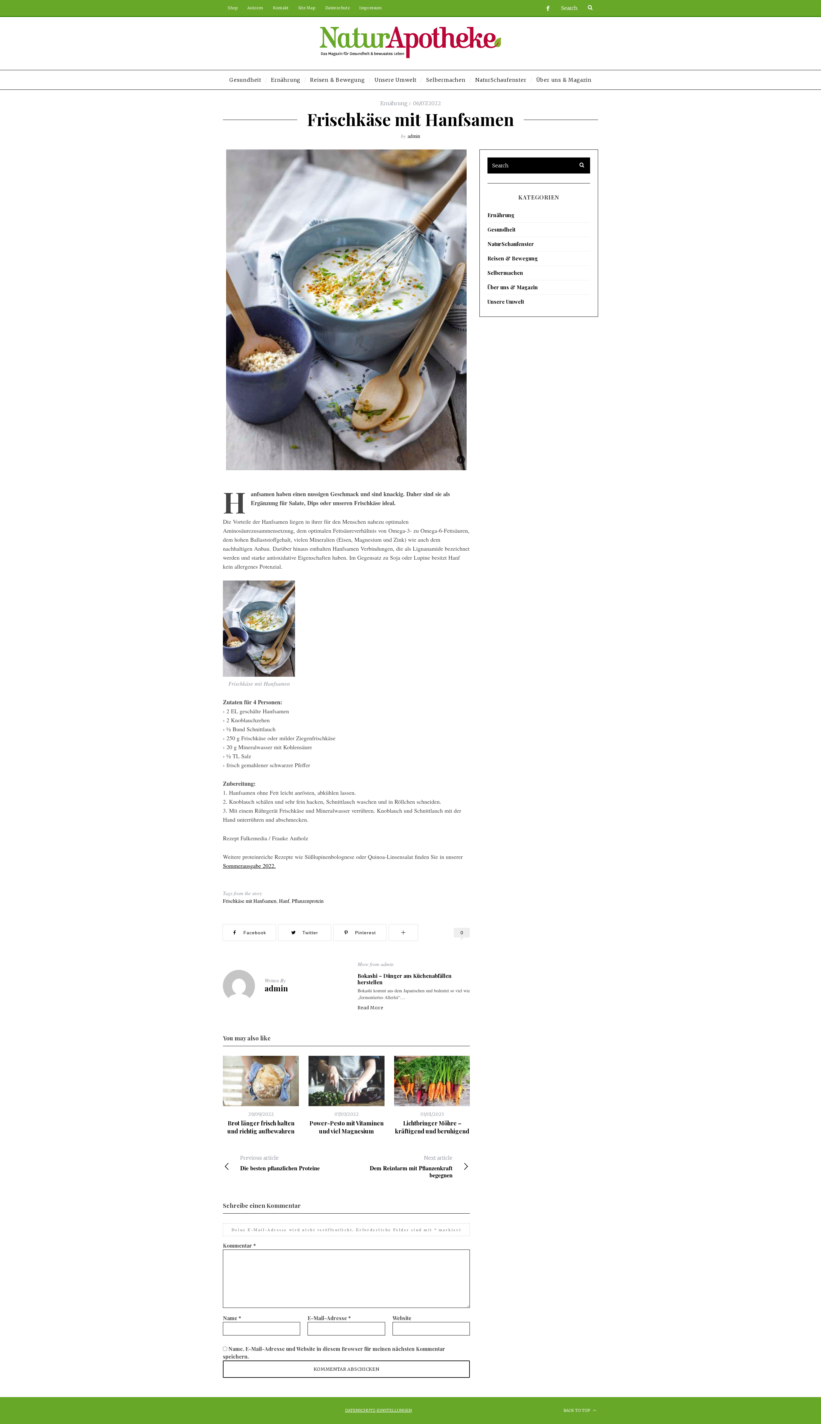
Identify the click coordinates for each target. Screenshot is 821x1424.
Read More (370, 1007)
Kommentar (239, 1245)
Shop (233, 7)
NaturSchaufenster (510, 244)
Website (402, 1318)
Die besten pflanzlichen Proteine (280, 1163)
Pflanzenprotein (308, 900)
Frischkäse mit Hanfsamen (249, 900)
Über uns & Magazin (512, 287)
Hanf (284, 900)
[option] (261, 1095)
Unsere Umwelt (505, 301)
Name (232, 1318)
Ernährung (394, 103)
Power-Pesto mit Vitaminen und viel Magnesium (346, 1127)
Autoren (255, 7)
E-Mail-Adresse (329, 1318)
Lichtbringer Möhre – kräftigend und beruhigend (432, 1127)
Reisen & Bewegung (512, 258)
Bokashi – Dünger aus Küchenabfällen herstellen (405, 979)
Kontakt (281, 7)
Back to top (577, 1410)
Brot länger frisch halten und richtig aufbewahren (260, 1127)
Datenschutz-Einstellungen (378, 1410)
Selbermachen (505, 272)
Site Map (307, 7)
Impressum (370, 7)
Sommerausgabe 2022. (249, 865)
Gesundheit (501, 229)
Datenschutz (337, 7)
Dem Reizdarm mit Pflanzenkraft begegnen (411, 1167)
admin (414, 135)
